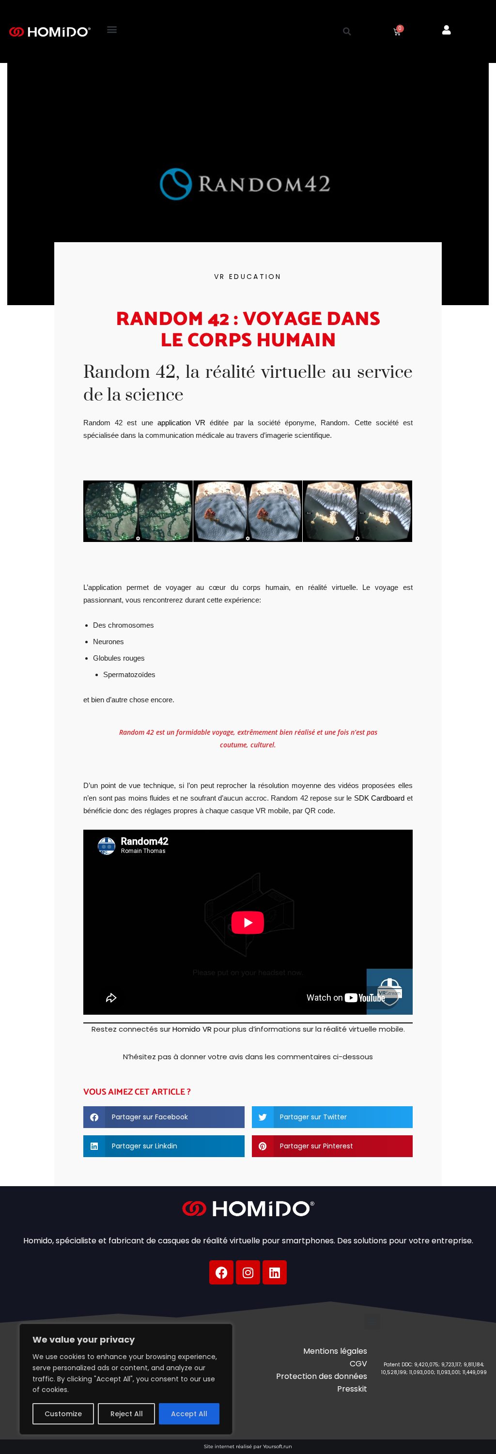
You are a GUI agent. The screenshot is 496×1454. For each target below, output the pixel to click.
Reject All (126, 1414)
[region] (125, 1379)
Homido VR (192, 1029)
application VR (179, 422)
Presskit (352, 1388)
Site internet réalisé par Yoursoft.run (248, 1446)
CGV (358, 1363)
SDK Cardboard (379, 798)
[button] (112, 29)
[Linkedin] (275, 1272)
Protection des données (321, 1376)
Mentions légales (335, 1351)
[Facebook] (221, 1272)
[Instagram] (248, 1272)
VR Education (248, 276)
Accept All (189, 1414)
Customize (63, 1414)
